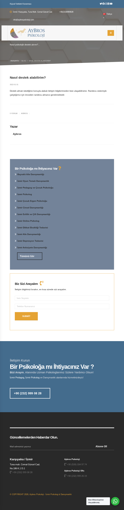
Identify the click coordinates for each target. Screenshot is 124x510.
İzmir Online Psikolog (28, 221)
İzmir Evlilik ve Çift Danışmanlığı (33, 214)
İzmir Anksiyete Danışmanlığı (32, 247)
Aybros (17, 134)
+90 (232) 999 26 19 (77, 476)
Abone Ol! (101, 446)
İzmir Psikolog (24, 194)
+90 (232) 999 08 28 (27, 393)
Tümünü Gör (27, 256)
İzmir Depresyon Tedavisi (30, 241)
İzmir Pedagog (17, 377)
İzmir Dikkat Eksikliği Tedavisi (32, 227)
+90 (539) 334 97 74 (77, 464)
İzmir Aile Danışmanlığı (29, 234)
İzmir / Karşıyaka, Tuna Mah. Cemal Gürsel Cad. (33, 12)
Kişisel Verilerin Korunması (20, 4)
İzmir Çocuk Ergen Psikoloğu (32, 201)
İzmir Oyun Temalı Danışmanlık (33, 181)
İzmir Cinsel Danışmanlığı (30, 207)
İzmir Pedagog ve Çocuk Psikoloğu (35, 187)
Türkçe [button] (109, 14)
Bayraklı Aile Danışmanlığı (30, 174)
